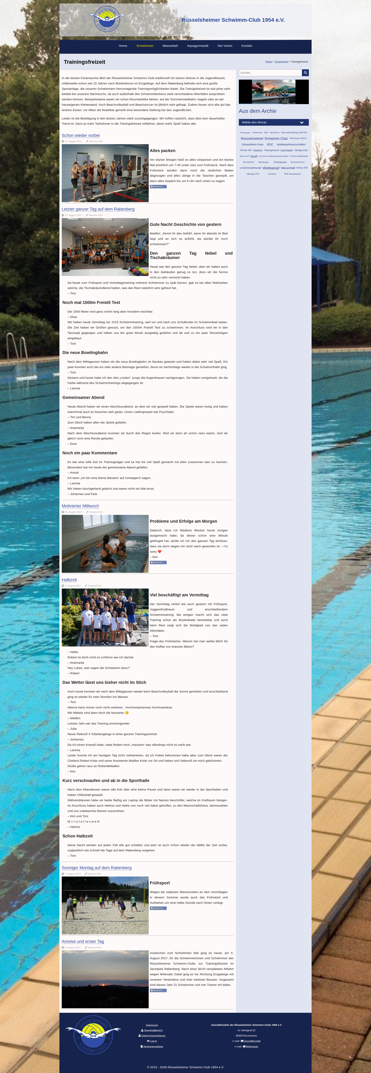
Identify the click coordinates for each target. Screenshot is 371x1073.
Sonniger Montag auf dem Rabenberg (97, 867)
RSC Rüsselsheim (292, 178)
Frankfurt (272, 178)
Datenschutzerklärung (153, 1035)
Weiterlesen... (158, 990)
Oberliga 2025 (246, 155)
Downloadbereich (153, 1030)
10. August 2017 (74, 512)
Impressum (152, 1025)
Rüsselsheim (248, 166)
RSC (270, 149)
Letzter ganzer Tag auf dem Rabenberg (98, 209)
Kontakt (246, 45)
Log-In (153, 1041)
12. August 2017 (74, 141)
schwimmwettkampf (250, 172)
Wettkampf (271, 172)
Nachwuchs (275, 137)
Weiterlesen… (158, 187)
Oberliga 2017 (253, 178)
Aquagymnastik (198, 45)
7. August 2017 (73, 873)
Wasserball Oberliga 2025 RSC (294, 137)
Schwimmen (144, 45)
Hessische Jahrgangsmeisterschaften (274, 161)
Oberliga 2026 (302, 172)
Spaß (254, 160)
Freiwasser (245, 137)
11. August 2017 (74, 215)
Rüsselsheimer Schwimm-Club (264, 143)
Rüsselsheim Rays (252, 149)
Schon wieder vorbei (81, 135)
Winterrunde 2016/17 (298, 143)
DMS (266, 137)
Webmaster (252, 1046)
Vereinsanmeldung (153, 1046)
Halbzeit (69, 579)
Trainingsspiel (279, 166)
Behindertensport (297, 167)
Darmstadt (287, 154)
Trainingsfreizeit (271, 155)
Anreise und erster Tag (83, 941)
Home (123, 45)
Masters (258, 154)
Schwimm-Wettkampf (299, 161)
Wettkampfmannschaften (291, 149)
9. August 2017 (73, 585)
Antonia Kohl (96, 141)
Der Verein (225, 45)
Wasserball (170, 45)
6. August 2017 (73, 947)
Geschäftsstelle (252, 1041)
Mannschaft (244, 161)
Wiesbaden (264, 166)
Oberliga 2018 (301, 155)
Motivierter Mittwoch (80, 506)
